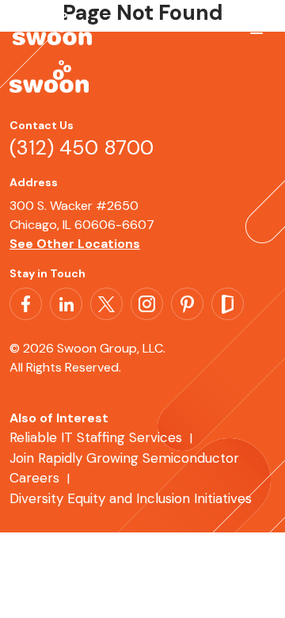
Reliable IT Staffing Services (96, 437)
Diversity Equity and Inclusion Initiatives (131, 498)
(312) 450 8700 (82, 148)
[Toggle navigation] (253, 34)
